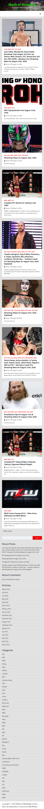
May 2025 (5, 638)
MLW (12, 155)
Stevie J (8, 64)
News (9, 49)
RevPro (4, 752)
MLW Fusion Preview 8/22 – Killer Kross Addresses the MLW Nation (20, 514)
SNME (4, 768)
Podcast (4, 739)
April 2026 (5, 602)
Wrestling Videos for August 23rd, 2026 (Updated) (20, 314)
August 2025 (6, 628)
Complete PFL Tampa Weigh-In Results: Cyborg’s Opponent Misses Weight (20, 463)
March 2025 (6, 645)
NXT (13, 49)
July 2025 (5, 631)
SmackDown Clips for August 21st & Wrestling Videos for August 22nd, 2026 (20, 415)
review (4, 749)
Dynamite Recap (7, 680)
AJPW (3, 661)
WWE (19, 49)
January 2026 (6, 612)
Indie (19, 252)
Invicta (4, 696)
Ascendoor (13, 806)
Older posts (7, 531)
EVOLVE (4, 687)
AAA (5, 155)
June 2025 (5, 635)
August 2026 (6, 589)
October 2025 (6, 622)
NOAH (4, 722)
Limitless (5, 700)
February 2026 (6, 609)
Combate (4, 674)
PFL (13, 200)
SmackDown (29, 358)
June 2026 (5, 596)
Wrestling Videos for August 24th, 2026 (20, 157)
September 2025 (7, 625)
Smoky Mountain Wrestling (10, 765)
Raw (3, 745)
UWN (3, 788)
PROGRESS (5, 742)
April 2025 (5, 641)
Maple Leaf (5, 706)
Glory (3, 690)
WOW (3, 794)
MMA (5, 200)
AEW (5, 49)
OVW (3, 732)
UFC (3, 784)
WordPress (32, 806)
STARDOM (5, 771)
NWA (3, 726)
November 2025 (7, 618)
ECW (3, 683)
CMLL (12, 310)
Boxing (4, 664)
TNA (16, 49)
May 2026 (5, 599)
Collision (14, 252)
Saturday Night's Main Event (10, 758)
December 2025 (7, 615)
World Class (5, 791)
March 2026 (6, 605)
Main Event (5, 703)
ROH (13, 108)
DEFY (3, 677)
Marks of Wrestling (22, 4)
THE (3, 778)
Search (37, 538)
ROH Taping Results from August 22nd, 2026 (20, 111)
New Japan (5, 716)
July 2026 (5, 592)
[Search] (40, 13)
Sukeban (4, 775)
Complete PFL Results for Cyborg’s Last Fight (20, 204)
